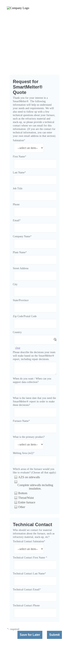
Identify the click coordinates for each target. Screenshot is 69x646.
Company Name (21, 236)
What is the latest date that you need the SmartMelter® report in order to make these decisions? (34, 401)
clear (17, 347)
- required (13, 629)
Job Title (17, 188)
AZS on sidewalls (29, 477)
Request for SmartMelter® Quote (28, 87)
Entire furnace (26, 502)
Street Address (20, 268)
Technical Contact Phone (26, 605)
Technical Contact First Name (29, 557)
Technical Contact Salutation (28, 541)
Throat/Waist (26, 497)
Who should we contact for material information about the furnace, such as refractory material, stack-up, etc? (33, 533)
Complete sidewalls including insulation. (35, 486)
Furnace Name (21, 421)
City (15, 284)
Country (17, 332)
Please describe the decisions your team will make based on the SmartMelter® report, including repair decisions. (34, 356)
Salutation (18, 140)
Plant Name (19, 252)
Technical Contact (32, 524)
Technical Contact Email (26, 589)
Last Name (19, 172)
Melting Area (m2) (23, 453)
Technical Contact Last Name (29, 573)
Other (21, 507)
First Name (19, 156)
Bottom (22, 493)
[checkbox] (15, 477)
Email (16, 220)
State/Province (21, 300)
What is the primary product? (29, 436)
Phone (16, 204)
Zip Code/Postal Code (25, 316)
